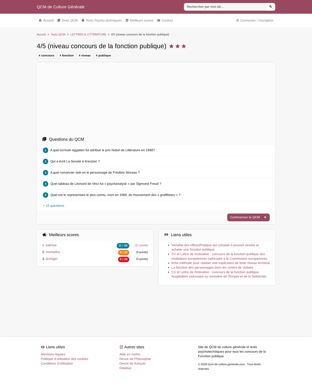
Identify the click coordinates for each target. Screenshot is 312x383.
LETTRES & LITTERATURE (88, 34)
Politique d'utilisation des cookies (64, 359)
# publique (103, 55)
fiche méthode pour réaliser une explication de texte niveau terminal (221, 263)
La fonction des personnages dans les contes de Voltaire (212, 267)
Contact (165, 20)
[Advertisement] (156, 99)
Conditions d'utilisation (57, 363)
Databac (125, 368)
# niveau (85, 55)
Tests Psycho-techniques (101, 20)
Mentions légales (53, 354)
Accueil (46, 20)
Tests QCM (67, 20)
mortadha (53, 252)
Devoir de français (132, 363)
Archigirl (51, 259)
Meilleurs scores (139, 20)
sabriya (51, 245)
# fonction (67, 55)
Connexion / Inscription (254, 20)
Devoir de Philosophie (135, 359)
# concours (46, 55)
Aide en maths (129, 354)
